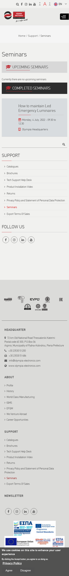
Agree (8, 570)
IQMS (9, 402)
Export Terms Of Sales (18, 214)
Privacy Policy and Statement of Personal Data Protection (36, 200)
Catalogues (12, 166)
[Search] (17, 4)
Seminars (12, 207)
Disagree (25, 570)
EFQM (10, 408)
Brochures (12, 173)
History (10, 391)
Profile (10, 385)
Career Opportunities (17, 419)
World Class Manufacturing (21, 397)
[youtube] (34, 4)
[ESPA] (34, 534)
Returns (11, 193)
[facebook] (21, 4)
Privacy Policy (12, 563)
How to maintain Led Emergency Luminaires (37, 108)
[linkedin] (30, 4)
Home (21, 35)
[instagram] (26, 4)
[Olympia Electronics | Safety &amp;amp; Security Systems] (16, 20)
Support (33, 35)
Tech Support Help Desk (19, 180)
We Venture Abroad (17, 414)
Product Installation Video (20, 186)
